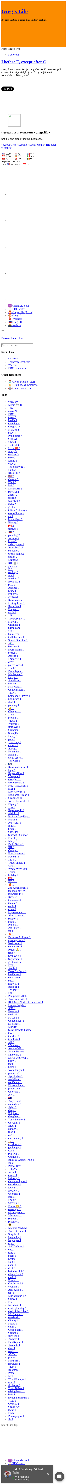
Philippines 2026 (18, 996)
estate (12, 909)
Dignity (13, 804)
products (14, 1073)
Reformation (16, 600)
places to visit (16, 665)
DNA (12, 482)
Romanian (14, 751)
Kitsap (12, 1323)
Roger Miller (16, 773)
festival (13, 528)
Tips (11, 807)
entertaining (15, 1138)
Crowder (14, 831)
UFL (11, 865)
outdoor (13, 454)
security (13, 1221)
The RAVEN (16, 618)
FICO (12, 881)
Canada (13, 479)
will (11, 1042)
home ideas (15, 519)
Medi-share (15, 674)
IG (10, 1419)
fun (11, 575)
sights (12, 1107)
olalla (12, 906)
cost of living (16, 513)
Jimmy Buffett (17, 1051)
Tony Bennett (16, 1119)
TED (12, 692)
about (12, 1265)
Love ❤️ (14, 448)
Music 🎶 (15, 404)
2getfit (12, 494)
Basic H (13, 986)
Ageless (13, 587)
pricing (13, 717)
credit (12, 1277)
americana (14, 1054)
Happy (13, 736)
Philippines (15, 435)
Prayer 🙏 (14, 949)
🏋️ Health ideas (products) (22, 384)
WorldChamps (17, 1379)
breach (13, 652)
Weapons (14, 776)
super (12, 1172)
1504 (12, 859)
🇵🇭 (11, 532)
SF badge (14, 1023)
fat (10, 930)
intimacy (14, 1178)
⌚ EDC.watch (16, 309)
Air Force (14, 927)
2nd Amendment (18, 887)
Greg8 (12, 1175)
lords (12, 1196)
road (11, 1131)
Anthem (13, 1339)
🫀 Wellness (15, 318)
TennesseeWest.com (19, 361)
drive (12, 661)
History (13, 522)
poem (12, 1255)
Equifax (13, 1280)
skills (12, 497)
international (16, 649)
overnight (14, 1209)
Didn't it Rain (16, 1085)
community (15, 977)
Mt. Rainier (15, 1314)
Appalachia (15, 1076)
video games (16, 544)
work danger (16, 1070)
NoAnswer (15, 943)
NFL (11, 1376)
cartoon (13, 745)
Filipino (13, 1113)
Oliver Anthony (17, 510)
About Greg (9, 144)
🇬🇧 (11, 764)
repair (12, 952)
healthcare (14, 974)
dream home (16, 553)
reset (11, 1382)
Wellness (14, 1045)
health (12, 420)
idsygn (13, 677)
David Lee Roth (18, 1057)
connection (15, 946)
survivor (13, 1335)
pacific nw (15, 1082)
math (12, 1063)
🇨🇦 (11, 525)
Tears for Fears (17, 971)
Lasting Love (16, 603)
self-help (14, 1153)
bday (12, 432)
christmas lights (17, 1181)
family (12, 460)
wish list (13, 813)
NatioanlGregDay (19, 816)
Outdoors (14, 1156)
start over (14, 726)
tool (11, 1033)
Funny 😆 (14, 1206)
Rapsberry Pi (16, 810)
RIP (11, 847)
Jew (11, 1094)
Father (12, 819)
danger (13, 1128)
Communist (15, 900)
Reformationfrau (18, 767)
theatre (13, 903)
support (13, 918)
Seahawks (14, 955)
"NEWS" (13, 358)
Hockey (13, 1190)
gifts (11, 1252)
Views (12, 720)
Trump (13, 871)
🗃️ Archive (14, 325)
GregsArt (14, 426)
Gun (11, 1348)
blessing (13, 646)
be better (14, 550)
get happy (14, 1147)
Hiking (13, 754)
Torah (12, 668)
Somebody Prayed (19, 695)
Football (13, 856)
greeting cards (16, 940)
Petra (12, 1372)
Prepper (13, 609)
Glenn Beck (15, 1274)
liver (11, 788)
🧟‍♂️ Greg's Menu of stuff (21, 381)
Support (22, 144)
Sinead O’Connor (19, 834)
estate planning (17, 1308)
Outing (13, 850)
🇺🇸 (11, 476)
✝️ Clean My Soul (18, 305)
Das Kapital (15, 1342)
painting (13, 705)
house (12, 541)
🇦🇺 (11, 1097)
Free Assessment (18, 785)
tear (11, 1150)
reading (13, 572)
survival (13, 491)
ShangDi (14, 733)
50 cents (13, 1017)
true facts (14, 1039)
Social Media (36, 144)
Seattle (13, 1258)
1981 (12, 615)
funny (12, 451)
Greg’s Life (14, 11)
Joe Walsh (14, 822)
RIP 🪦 (13, 563)
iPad (11, 702)
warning (13, 538)
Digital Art (15, 488)
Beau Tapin (15, 671)
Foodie (13, 1199)
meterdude (15, 1104)
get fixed (14, 597)
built (11, 1394)
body (12, 1060)
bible (12, 457)
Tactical (13, 445)
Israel (12, 1125)
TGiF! (12, 408)
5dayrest (13, 1202)
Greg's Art (14, 1406)
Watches (12, 365)
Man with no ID (18, 1295)
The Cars (14, 760)
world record (16, 782)
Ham (12, 469)
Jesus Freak (15, 547)
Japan (12, 714)
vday (12, 463)
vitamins (13, 1286)
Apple (12, 968)
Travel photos (16, 862)
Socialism (14, 680)
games (12, 566)
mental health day (18, 1397)
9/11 (11, 584)
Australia (14, 1345)
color (12, 1326)
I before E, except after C (23, 62)
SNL (11, 1008)
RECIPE (14, 472)
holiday (13, 875)
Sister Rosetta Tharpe (21, 1029)
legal (11, 770)
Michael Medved (18, 1228)
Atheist (13, 655)
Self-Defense (16, 1246)
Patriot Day (15, 1165)
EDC (12, 414)
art (10, 516)
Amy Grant (15, 1101)
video (13, 401)
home (12, 1066)
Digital (13, 559)
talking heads (16, 1391)
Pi (10, 569)
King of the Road (18, 794)
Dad (11, 1261)
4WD (12, 1400)
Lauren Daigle (17, 1005)
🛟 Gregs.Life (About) (20, 312)
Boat (11, 1162)
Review (13, 897)
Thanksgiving (16, 466)
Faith (12, 1413)
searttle (13, 1218)
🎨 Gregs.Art (15, 315)
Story (12, 590)
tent (11, 1292)
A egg (12, 748)
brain (12, 828)
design (12, 556)
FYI (11, 965)
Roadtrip (14, 1369)
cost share (14, 1184)
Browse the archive (12, 338)
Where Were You (18, 868)
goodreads (14, 1144)
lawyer (13, 1187)
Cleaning (14, 624)
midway (13, 983)
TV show (14, 989)
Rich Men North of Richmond (25, 1002)
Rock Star (14, 606)
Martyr (13, 841)
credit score (15, 757)
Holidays (14, 581)
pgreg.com (15, 627)
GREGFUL (15, 438)
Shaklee (13, 429)
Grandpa (14, 1332)
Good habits (16, 1329)
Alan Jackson (16, 915)
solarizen (14, 500)
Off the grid (15, 1283)
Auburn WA (16, 1048)
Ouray (12, 1298)
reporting (14, 1363)
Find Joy (14, 838)
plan (11, 739)
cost (11, 1249)
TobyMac (14, 1169)
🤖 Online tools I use (19, 388)
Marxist (13, 1026)
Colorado (14, 1091)
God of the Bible (18, 1311)
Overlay (13, 1403)
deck (11, 1268)
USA (12, 441)
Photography (16, 1416)
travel (12, 417)
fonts (12, 825)
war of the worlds (18, 801)
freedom (13, 578)
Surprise (13, 1234)
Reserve (13, 1011)
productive (15, 1088)
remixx (13, 1351)
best (11, 980)
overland (14, 1317)
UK (11, 630)
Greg (12, 1110)
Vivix (12, 1366)
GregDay (14, 1116)
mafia (12, 612)
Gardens (13, 1036)
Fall (11, 992)
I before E (13, 54)
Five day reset (16, 853)
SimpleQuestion (18, 640)
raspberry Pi (15, 893)
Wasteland (14, 1215)
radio (12, 503)
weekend (14, 1193)
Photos (13, 924)
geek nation (15, 962)
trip (11, 1243)
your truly (14, 742)
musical (13, 683)
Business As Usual (19, 937)
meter (12, 1409)
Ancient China (17, 1231)
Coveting (14, 1122)
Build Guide (16, 844)
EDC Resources (17, 368)
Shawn (13, 621)
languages (14, 1240)
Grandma (14, 729)
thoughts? (14, 779)
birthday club (16, 1271)
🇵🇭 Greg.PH (15, 322)
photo (12, 921)
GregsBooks (16, 797)
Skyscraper (15, 959)
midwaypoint (16, 1212)
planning (14, 535)
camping (14, 423)
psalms (13, 1357)
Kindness (14, 1360)
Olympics (14, 711)
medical (13, 1014)
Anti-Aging (15, 1289)
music (12, 411)
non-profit (14, 698)
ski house (14, 1385)
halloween (14, 634)
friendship (14, 1305)
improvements (17, 912)
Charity (13, 1320)
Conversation (16, 689)
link (11, 485)
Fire (11, 1302)
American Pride (17, 999)
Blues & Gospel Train (21, 1159)
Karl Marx (15, 686)
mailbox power (17, 890)
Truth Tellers (16, 1388)
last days (14, 593)
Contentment (16, 1020)
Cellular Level (17, 637)
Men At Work (16, 791)
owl (11, 1134)
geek (11, 507)
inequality (14, 1237)
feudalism (14, 1079)
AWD (12, 1354)
